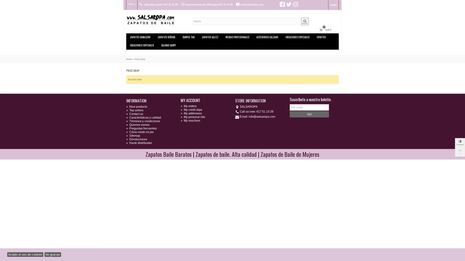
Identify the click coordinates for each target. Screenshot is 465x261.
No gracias (52, 254)
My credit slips (191, 109)
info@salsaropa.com (262, 116)
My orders (189, 106)
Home (129, 59)
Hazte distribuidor (139, 142)
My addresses (191, 113)
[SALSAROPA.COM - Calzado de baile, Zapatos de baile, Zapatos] (150, 19)
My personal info (193, 117)
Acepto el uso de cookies (25, 254)
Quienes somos (137, 124)
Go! (309, 114)
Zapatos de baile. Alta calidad (226, 154)
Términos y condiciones (143, 121)
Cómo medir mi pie (140, 132)
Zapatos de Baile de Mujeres (290, 154)
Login (333, 4)
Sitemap (133, 135)
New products (136, 106)
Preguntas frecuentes (141, 128)
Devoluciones (136, 139)
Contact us (134, 113)
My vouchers (190, 120)
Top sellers (134, 110)
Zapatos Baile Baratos (169, 154)
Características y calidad (143, 117)
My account (190, 100)
